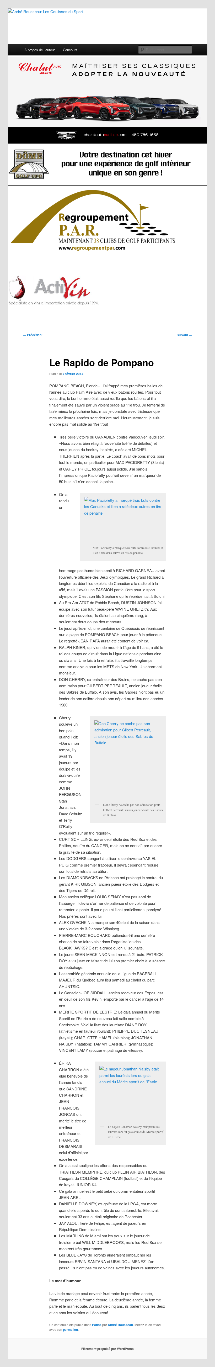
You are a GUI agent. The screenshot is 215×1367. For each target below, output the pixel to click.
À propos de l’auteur (39, 49)
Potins (96, 1324)
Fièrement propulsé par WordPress (107, 1348)
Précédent (32, 334)
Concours (70, 49)
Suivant (184, 334)
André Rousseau (120, 1324)
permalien (70, 1329)
